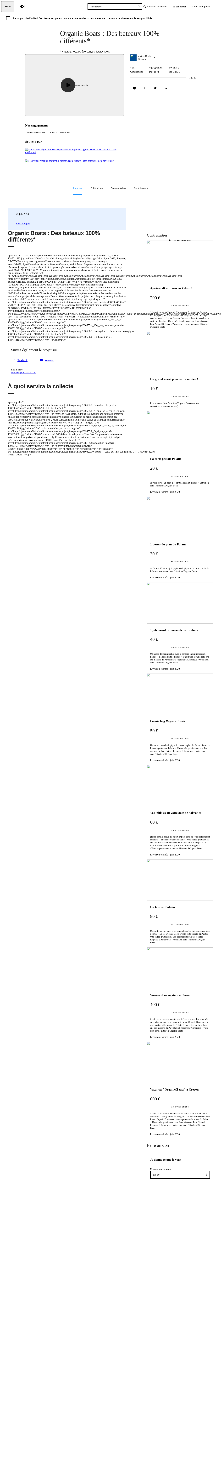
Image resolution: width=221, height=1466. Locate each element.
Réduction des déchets (60, 132)
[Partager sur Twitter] (155, 88)
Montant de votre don (161, 1169)
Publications (96, 188)
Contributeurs (141, 188)
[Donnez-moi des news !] (134, 88)
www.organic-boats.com (23, 372)
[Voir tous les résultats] (139, 6)
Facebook (22, 360)
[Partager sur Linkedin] (166, 88)
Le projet (77, 188)
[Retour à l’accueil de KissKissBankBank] (20, 6)
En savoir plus (23, 223)
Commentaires (118, 188)
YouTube (49, 360)
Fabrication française (36, 132)
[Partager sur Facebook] (145, 88)
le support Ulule (143, 18)
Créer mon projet (201, 6)
